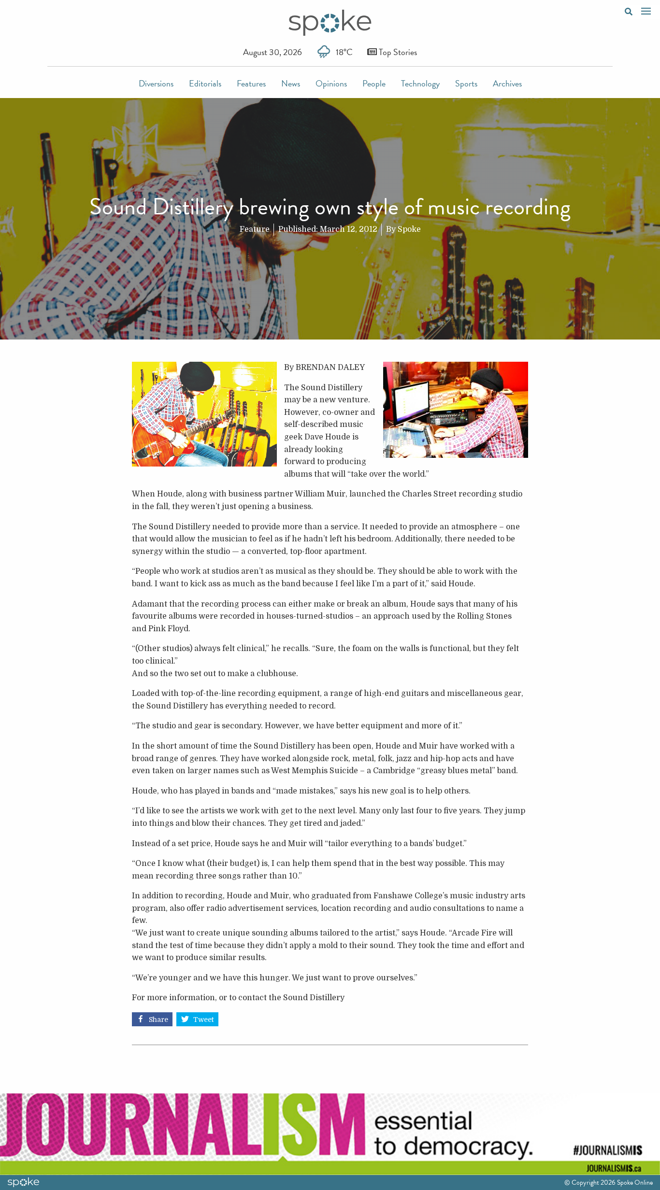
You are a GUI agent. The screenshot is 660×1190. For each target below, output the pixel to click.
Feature (255, 229)
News (290, 83)
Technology (420, 83)
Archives (507, 83)
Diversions (156, 83)
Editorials (205, 83)
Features (251, 83)
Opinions (331, 83)
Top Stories (397, 51)
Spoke (409, 229)
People (374, 83)
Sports (466, 83)
